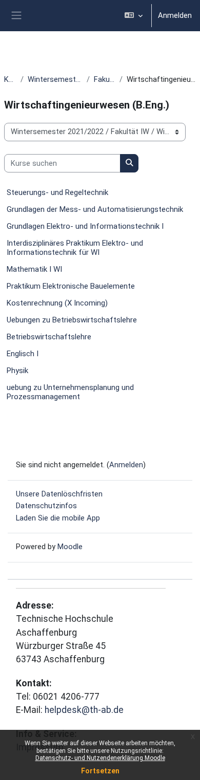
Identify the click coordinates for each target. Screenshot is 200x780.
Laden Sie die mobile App (58, 518)
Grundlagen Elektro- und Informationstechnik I (85, 226)
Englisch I (22, 353)
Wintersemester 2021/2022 (55, 79)
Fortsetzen (100, 771)
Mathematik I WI (34, 269)
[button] (133, 15)
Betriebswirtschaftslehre (49, 336)
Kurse (10, 79)
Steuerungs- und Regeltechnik (57, 192)
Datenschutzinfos (46, 505)
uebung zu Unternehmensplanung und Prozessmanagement (70, 392)
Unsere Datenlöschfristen (59, 494)
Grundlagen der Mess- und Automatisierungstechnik (95, 209)
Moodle (70, 546)
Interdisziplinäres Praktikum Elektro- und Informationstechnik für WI (75, 248)
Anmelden (175, 15)
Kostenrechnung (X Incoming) (57, 303)
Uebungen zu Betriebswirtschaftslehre (72, 319)
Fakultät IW (104, 79)
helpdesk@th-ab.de (84, 710)
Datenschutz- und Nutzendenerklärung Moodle (100, 758)
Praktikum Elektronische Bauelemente (71, 286)
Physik (17, 370)
